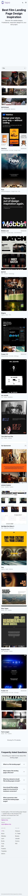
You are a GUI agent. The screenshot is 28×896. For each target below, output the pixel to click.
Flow (2, 189)
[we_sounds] (14, 376)
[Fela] (14, 548)
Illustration (10, 397)
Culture (5, 397)
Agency (3, 314)
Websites (3, 836)
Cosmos (17, 841)
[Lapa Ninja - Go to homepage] (5, 2)
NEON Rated (5, 107)
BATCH (3, 272)
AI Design (16, 356)
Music (7, 314)
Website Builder (4, 150)
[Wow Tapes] (14, 589)
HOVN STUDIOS (6, 485)
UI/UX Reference (18, 232)
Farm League (5, 732)
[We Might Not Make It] (14, 507)
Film (2, 109)
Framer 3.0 (4, 354)
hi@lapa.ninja (4, 820)
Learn (2, 838)
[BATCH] (14, 253)
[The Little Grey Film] (14, 417)
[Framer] (14, 335)
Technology (11, 273)
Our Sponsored (6, 445)
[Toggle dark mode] (22, 2)
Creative (6, 273)
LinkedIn (17, 838)
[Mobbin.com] (14, 212)
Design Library (10, 232)
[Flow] (14, 170)
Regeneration (5, 649)
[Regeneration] (14, 630)
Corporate (6, 528)
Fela (2, 567)
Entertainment (7, 109)
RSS (16, 843)
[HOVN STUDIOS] (14, 466)
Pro (3, 831)
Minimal (11, 569)
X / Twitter (18, 833)
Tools (2, 843)
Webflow (4, 148)
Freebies (3, 848)
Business (13, 109)
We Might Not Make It (7, 526)
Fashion (11, 487)
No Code (11, 150)
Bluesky (17, 836)
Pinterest (17, 831)
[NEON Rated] (14, 88)
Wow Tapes (4, 608)
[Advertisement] (14, 48)
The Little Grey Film (7, 436)
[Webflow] (14, 129)
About (2, 833)
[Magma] (14, 294)
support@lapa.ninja (6, 824)
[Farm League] (14, 713)
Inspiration (3, 232)
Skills (2, 846)
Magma (3, 313)
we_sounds (4, 395)
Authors (3, 853)
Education (11, 528)
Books (3, 841)
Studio (2, 487)
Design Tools (17, 150)
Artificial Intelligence (5, 191)
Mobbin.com (5, 231)
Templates (4, 851)
